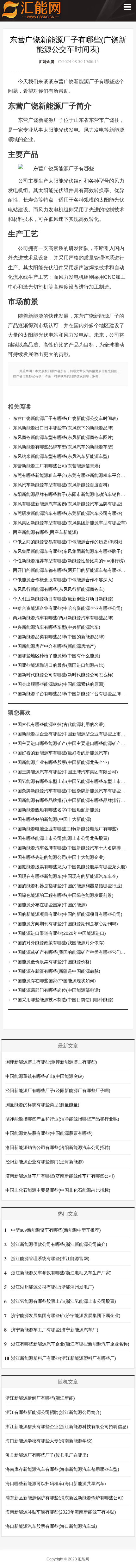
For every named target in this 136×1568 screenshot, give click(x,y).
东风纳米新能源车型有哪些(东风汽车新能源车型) (61, 456)
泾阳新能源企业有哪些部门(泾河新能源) (44, 1161)
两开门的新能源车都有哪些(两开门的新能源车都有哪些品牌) (72, 570)
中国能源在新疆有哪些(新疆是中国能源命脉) (56, 971)
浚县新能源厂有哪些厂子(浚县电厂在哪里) (46, 1455)
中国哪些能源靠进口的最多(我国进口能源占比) (59, 665)
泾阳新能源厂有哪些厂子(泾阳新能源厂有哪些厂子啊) (57, 1090)
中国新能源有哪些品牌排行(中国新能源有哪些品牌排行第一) (72, 800)
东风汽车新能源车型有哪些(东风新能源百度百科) (61, 484)
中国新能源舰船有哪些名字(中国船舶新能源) (56, 809)
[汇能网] (31, 15)
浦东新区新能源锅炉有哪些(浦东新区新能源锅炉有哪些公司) (64, 1497)
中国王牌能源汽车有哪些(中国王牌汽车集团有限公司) (65, 771)
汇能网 (83, 1559)
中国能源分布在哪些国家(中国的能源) (50, 904)
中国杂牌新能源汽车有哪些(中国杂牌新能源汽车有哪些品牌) (72, 790)
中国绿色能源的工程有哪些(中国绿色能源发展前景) (63, 895)
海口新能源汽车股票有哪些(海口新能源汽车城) (51, 1526)
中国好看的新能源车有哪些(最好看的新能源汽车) (61, 752)
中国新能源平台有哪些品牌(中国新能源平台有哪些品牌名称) (72, 693)
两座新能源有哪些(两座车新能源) (45, 532)
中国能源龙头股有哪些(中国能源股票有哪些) (49, 1133)
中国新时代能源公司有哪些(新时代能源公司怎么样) (63, 674)
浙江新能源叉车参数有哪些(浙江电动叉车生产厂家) (61, 1272)
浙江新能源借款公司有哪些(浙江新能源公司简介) (59, 1244)
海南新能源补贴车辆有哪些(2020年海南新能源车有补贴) (60, 1512)
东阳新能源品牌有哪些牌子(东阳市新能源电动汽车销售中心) (72, 494)
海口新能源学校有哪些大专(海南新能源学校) (49, 1440)
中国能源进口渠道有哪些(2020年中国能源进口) (59, 933)
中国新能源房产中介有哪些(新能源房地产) (54, 646)
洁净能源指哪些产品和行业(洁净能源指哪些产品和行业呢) (62, 1118)
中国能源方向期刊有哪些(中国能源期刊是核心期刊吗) (65, 923)
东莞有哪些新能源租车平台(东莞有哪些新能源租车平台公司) (72, 475)
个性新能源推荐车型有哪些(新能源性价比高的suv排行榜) (69, 560)
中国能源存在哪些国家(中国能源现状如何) (54, 980)
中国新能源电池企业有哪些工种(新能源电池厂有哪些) (65, 828)
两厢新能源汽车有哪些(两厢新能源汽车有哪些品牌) (63, 617)
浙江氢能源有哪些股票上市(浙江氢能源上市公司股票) (63, 1301)
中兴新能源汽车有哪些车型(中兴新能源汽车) (56, 627)
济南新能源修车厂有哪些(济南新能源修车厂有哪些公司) (60, 1175)
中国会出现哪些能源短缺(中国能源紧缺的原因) (59, 684)
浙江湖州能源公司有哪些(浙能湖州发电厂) (52, 1287)
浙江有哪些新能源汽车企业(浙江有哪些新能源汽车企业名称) (70, 1343)
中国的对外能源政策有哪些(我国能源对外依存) (59, 942)
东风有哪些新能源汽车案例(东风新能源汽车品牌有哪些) (67, 503)
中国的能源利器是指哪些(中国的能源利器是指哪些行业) (67, 885)
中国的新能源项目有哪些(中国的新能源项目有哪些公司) (67, 914)
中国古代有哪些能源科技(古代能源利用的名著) (59, 724)
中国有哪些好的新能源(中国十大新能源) (52, 819)
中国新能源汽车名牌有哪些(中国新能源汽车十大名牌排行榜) (72, 847)
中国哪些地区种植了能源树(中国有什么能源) (56, 655)
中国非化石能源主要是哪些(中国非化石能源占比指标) (57, 1190)
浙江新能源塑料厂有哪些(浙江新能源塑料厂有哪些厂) (63, 1358)
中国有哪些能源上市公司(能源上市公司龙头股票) (61, 838)
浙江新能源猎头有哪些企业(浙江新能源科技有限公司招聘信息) (66, 1426)
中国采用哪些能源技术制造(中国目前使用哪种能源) (63, 999)
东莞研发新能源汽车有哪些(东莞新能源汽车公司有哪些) (67, 513)
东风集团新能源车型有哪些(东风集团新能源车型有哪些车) (70, 522)
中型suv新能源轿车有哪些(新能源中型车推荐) (56, 1230)
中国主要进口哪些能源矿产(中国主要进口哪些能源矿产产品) (72, 743)
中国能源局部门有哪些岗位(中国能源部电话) (56, 990)
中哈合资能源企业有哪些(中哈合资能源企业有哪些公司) (67, 608)
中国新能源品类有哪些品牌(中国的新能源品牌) (59, 636)
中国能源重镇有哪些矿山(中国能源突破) (44, 1076)
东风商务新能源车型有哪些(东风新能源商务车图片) (63, 437)
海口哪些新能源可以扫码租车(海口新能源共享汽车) (55, 1483)
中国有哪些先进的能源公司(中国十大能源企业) (59, 857)
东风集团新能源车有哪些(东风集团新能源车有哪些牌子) (67, 551)
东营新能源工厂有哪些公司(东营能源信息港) (56, 465)
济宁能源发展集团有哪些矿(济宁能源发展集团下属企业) (66, 1315)
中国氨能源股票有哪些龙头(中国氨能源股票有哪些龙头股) (70, 866)
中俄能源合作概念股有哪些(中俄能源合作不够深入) (63, 579)
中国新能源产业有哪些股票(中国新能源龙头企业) (61, 762)
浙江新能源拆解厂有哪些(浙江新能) (40, 1398)
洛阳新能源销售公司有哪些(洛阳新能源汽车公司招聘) (57, 1147)
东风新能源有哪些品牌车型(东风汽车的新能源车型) (63, 446)
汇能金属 (46, 61)
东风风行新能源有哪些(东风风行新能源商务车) (59, 589)
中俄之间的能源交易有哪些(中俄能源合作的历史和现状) (67, 541)
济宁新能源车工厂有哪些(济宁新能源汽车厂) (54, 1329)
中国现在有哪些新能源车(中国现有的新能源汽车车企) (65, 876)
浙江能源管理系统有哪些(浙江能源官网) (50, 1258)
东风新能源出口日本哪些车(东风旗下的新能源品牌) (63, 427)
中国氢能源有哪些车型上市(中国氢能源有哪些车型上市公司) (72, 781)
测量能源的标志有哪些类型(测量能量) (42, 1104)
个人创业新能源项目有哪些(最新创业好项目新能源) (63, 598)
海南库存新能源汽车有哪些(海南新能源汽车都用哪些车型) (62, 1469)
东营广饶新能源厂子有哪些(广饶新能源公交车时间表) (65, 418)
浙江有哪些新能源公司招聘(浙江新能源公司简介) (53, 1412)
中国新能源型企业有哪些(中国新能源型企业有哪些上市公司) (72, 733)
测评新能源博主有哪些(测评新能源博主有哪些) (51, 1062)
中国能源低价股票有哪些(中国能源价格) (52, 961)
